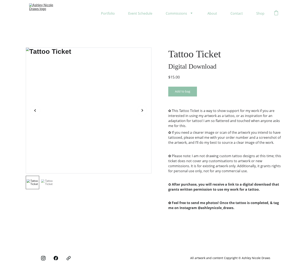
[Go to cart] (276, 13)
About (212, 13)
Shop (260, 13)
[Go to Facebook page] (56, 258)
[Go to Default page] (68, 258)
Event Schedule (140, 13)
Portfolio (108, 13)
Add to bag (182, 91)
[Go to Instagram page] (43, 258)
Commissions (176, 13)
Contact (236, 13)
